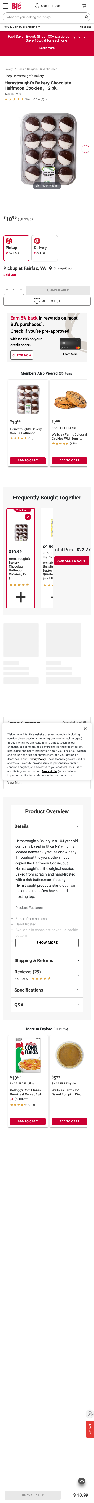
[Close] (85, 729)
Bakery (9, 69)
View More (14, 782)
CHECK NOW (22, 355)
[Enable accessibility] (90, 1414)
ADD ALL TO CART (71, 561)
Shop (24, 76)
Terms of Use (49, 771)
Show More (47, 942)
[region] (46, 751)
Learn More (47, 48)
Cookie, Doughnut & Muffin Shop (37, 69)
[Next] (85, 149)
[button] (47, 301)
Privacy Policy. (37, 759)
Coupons (85, 26)
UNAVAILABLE (58, 290)
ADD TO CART (28, 460)
